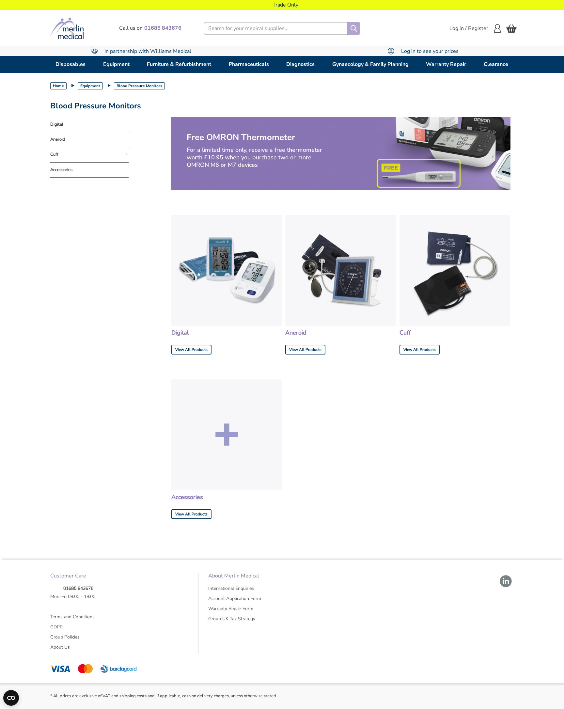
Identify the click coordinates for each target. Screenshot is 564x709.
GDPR (56, 627)
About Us (60, 647)
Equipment (116, 64)
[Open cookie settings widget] (11, 698)
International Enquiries (231, 588)
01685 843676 (78, 588)
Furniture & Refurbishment (179, 64)
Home (58, 85)
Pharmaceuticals (249, 64)
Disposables (70, 64)
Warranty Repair (446, 64)
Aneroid (57, 139)
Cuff (54, 154)
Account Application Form (234, 598)
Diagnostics (300, 64)
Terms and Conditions (72, 617)
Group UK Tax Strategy (231, 619)
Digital (56, 124)
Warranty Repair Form (230, 609)
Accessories (61, 169)
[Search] (353, 28)
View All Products (191, 349)
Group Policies (65, 637)
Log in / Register (468, 28)
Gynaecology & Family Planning (370, 64)
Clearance (496, 64)
